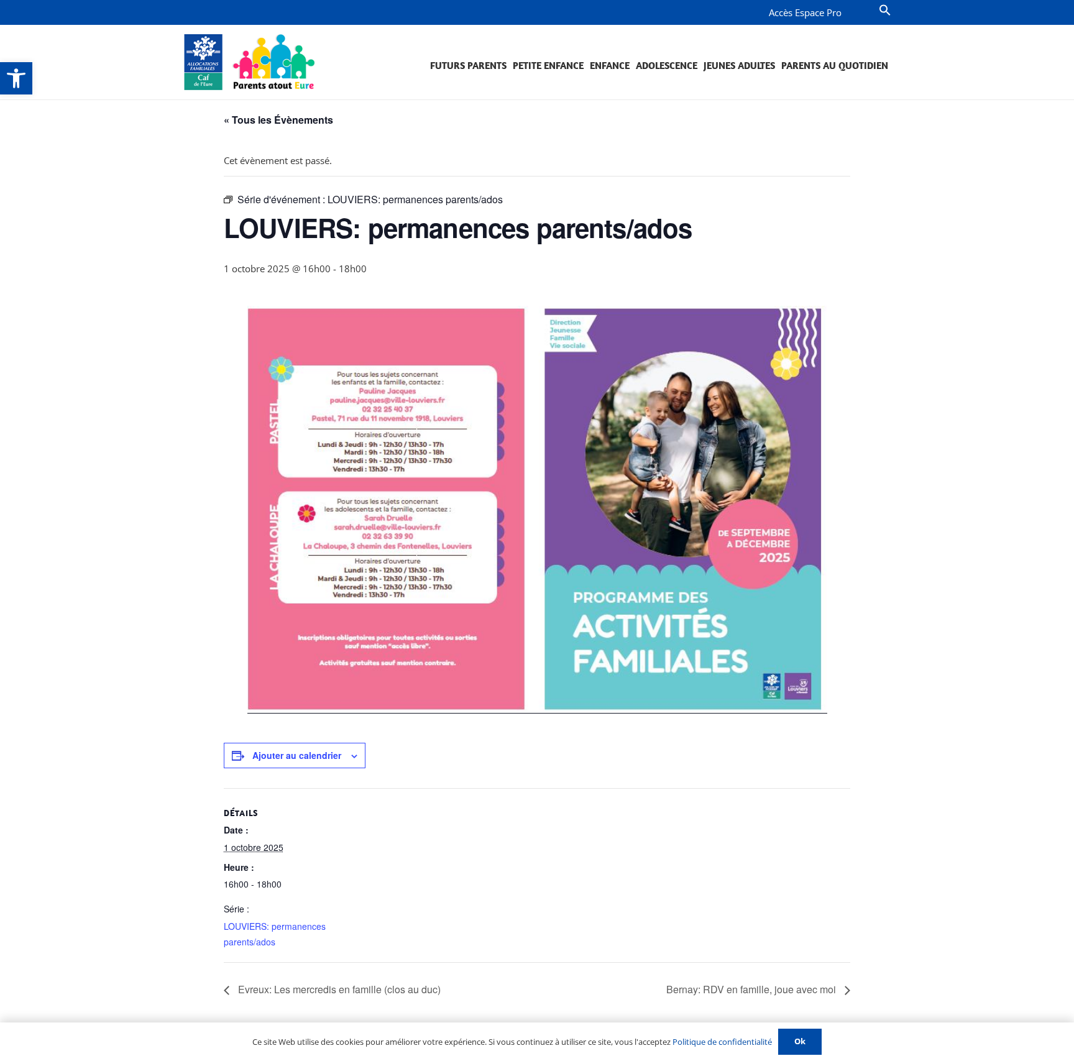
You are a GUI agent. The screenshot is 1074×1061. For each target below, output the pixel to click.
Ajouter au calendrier (296, 755)
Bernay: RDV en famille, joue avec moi (752, 989)
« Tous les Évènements (278, 120)
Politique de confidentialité (722, 1041)
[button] (16, 78)
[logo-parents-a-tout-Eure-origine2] (250, 62)
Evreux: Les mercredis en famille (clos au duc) (338, 989)
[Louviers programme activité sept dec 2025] (537, 510)
